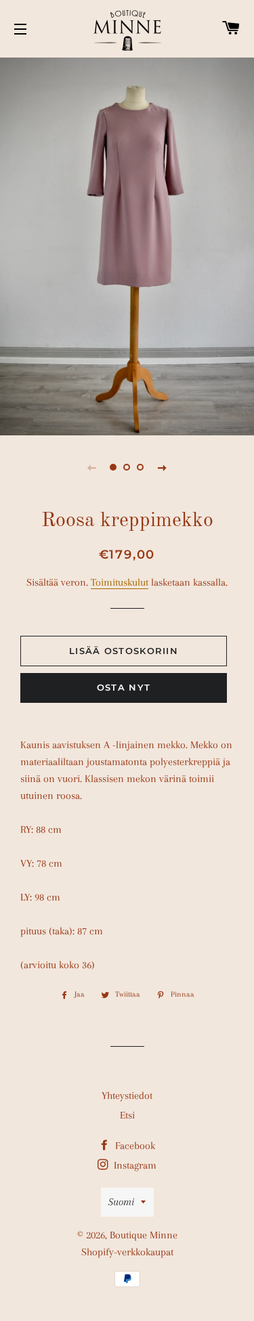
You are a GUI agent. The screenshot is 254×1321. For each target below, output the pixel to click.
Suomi (121, 1202)
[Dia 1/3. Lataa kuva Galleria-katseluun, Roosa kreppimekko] (114, 467)
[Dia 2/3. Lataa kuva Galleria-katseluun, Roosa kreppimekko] (127, 467)
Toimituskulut (119, 582)
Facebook (133, 1146)
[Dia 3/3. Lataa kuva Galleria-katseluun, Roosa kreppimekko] (141, 467)
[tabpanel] (127, 244)
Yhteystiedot (127, 1095)
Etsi (127, 1115)
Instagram (133, 1165)
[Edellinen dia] (92, 467)
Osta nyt (123, 687)
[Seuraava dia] (162, 467)
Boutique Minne (143, 1235)
